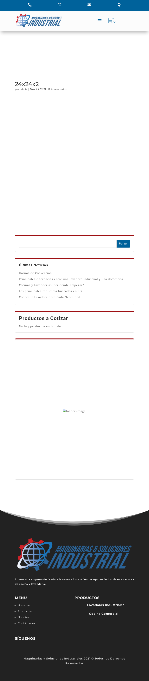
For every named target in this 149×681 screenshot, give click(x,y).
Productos (25, 611)
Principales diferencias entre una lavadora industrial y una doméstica (71, 279)
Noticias (23, 617)
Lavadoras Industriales (106, 605)
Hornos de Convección (35, 273)
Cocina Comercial (103, 613)
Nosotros (24, 605)
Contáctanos (26, 623)
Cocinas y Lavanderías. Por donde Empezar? (51, 285)
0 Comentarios (57, 89)
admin (24, 89)
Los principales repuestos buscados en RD (50, 291)
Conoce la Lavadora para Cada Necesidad (49, 297)
